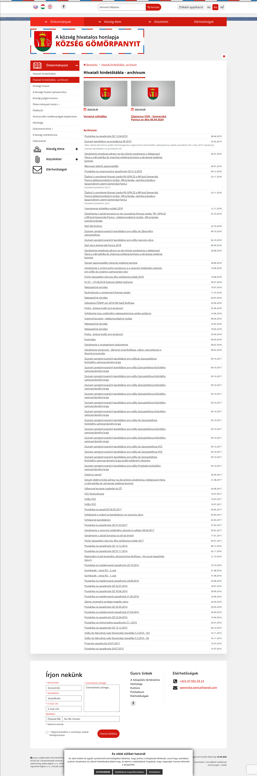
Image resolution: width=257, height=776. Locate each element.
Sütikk (224, 765)
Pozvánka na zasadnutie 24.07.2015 (104, 648)
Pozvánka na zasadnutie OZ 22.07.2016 (105, 586)
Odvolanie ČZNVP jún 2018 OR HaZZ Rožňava (109, 303)
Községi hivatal (41, 86)
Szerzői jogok (213, 765)
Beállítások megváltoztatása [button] (129, 772)
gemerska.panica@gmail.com (198, 687)
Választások (39, 141)
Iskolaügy (38, 122)
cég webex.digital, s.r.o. (40, 766)
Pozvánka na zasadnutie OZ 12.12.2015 (105, 627)
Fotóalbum (137, 692)
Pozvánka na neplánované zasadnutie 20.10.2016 (111, 565)
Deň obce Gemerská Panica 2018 (102, 245)
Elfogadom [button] (103, 772)
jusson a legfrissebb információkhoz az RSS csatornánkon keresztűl (61, 757)
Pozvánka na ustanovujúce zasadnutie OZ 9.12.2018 (113, 171)
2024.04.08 (140, 109)
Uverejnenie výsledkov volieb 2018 (103, 208)
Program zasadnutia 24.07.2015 (102, 643)
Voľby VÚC (90, 499)
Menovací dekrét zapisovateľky (101, 166)
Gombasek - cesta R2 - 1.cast (100, 575)
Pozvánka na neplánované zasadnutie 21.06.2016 (111, 596)
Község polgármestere (45, 98)
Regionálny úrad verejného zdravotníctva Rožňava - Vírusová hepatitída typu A (124, 558)
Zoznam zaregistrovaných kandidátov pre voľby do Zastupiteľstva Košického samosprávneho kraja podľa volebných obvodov (120, 458)
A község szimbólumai (45, 134)
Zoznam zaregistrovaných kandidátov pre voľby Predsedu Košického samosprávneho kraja (122, 467)
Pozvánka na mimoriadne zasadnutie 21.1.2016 (110, 622)
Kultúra (135, 688)
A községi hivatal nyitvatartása (49, 92)
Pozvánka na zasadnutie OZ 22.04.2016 (105, 617)
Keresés (154, 7)
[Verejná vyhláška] (105, 93)
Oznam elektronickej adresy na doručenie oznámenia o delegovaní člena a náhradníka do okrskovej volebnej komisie (124, 481)
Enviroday (90, 339)
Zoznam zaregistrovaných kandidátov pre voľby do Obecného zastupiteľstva (118, 233)
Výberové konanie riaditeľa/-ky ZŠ (103, 488)
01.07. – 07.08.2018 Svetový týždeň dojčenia (108, 282)
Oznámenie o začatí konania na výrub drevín (109, 535)
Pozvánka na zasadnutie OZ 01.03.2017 (105, 525)
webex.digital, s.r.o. (50, 763)
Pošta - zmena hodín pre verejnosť (103, 308)
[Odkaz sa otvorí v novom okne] (63, 6)
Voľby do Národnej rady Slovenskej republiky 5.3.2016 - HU (117, 633)
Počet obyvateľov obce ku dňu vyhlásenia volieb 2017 (114, 540)
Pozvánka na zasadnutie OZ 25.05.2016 (105, 607)
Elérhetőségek (204, 22)
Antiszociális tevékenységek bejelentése (55, 116)
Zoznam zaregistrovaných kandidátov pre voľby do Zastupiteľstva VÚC (123, 446)
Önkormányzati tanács (45, 104)
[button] (57, 21)
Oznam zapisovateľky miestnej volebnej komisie (110, 262)
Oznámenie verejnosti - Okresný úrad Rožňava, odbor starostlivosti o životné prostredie (122, 351)
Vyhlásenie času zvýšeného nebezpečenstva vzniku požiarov (117, 313)
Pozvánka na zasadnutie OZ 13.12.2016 (105, 546)
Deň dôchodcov (93, 226)
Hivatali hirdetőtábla (44, 73)
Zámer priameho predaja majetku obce (106, 601)
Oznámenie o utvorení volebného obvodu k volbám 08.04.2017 (119, 530)
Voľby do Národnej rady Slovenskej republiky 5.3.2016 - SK (116, 638)
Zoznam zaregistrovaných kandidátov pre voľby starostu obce (118, 240)
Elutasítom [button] (154, 772)
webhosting (35, 763)
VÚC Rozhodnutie (94, 493)
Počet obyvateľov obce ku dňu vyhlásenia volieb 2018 (114, 276)
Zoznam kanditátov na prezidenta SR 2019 (107, 141)
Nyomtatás (199, 762)
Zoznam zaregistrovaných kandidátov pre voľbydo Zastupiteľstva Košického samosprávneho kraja (120, 360)
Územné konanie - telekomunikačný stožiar (108, 318)
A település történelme (145, 680)
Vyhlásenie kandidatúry (97, 520)
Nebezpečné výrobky (96, 287)
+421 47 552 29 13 (192, 681)
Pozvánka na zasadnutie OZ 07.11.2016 (105, 551)
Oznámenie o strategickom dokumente (106, 344)
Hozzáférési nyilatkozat (216, 762)
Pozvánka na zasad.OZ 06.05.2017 (103, 509)
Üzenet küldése (108, 733)
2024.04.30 (92, 109)
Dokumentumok (42, 128)
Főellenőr (38, 110)
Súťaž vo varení (92, 474)
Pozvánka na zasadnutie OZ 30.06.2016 (105, 591)
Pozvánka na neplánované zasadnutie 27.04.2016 (111, 612)
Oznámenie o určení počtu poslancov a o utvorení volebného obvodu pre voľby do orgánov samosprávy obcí (123, 269)
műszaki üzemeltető (60, 766)
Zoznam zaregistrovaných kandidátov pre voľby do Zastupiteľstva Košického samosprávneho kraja (120, 422)
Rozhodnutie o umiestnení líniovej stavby (107, 292)
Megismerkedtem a (68, 734)
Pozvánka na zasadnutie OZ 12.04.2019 (105, 136)
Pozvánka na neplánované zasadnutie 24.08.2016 (111, 580)
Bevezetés (92, 64)
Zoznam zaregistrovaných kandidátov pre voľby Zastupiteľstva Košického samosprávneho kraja (125, 369)
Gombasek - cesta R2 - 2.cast (100, 570)
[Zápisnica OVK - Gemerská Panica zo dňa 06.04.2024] (153, 93)
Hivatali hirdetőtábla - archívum (50, 80)
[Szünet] (224, 56)
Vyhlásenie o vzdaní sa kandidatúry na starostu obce (113, 514)
